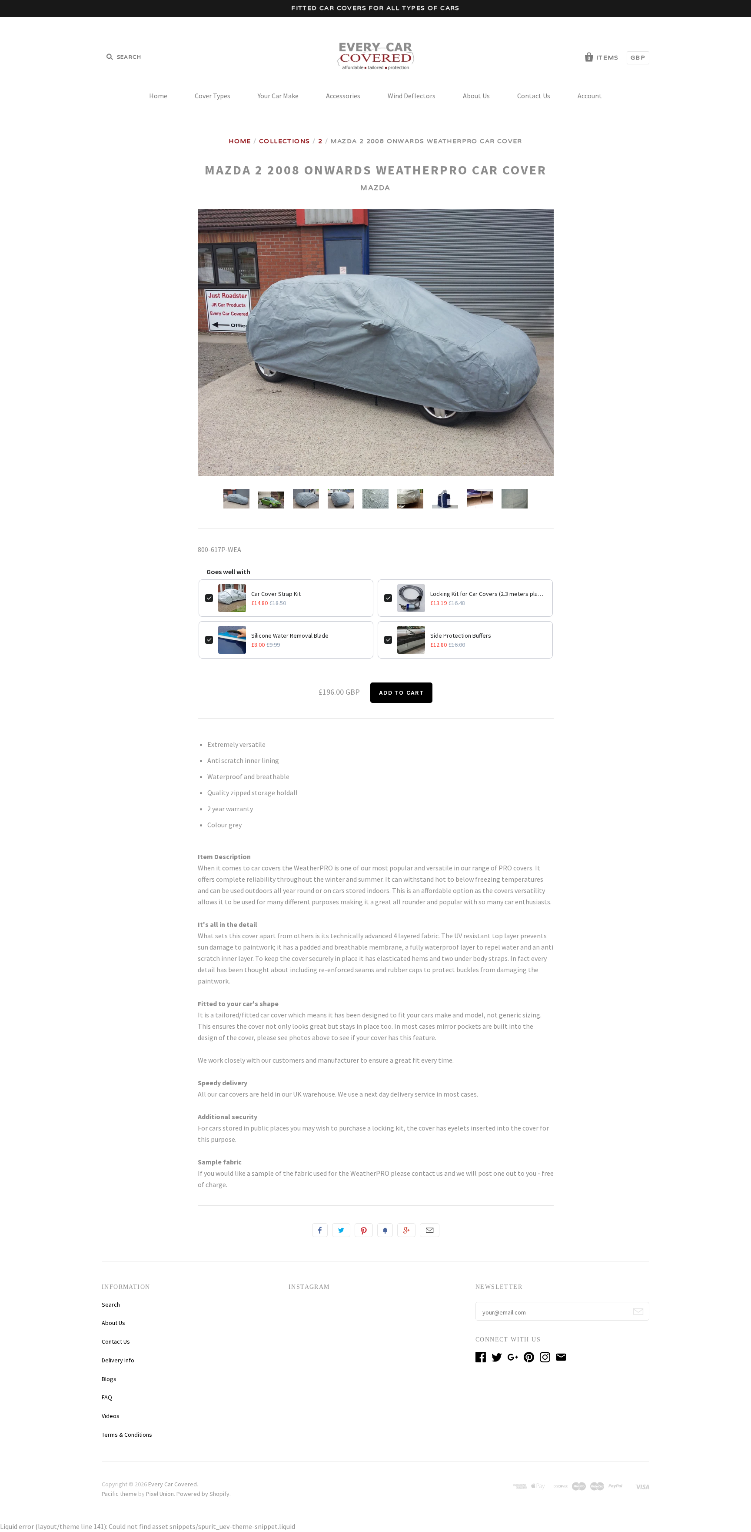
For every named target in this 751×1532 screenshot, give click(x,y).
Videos (111, 1416)
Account (590, 95)
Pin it (364, 1230)
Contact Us (533, 95)
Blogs (109, 1379)
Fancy (385, 1230)
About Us (476, 95)
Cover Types (212, 95)
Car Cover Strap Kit (276, 594)
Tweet (341, 1230)
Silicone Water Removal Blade (290, 635)
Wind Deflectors (411, 95)
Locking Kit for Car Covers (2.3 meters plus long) (488, 594)
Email (429, 1230)
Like (320, 1230)
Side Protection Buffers (460, 635)
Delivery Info (118, 1360)
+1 (406, 1230)
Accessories (343, 95)
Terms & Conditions (127, 1434)
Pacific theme (119, 1494)
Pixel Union (160, 1494)
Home (158, 95)
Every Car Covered (172, 1484)
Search (111, 1304)
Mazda (375, 188)
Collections (284, 141)
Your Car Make (278, 95)
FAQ (107, 1397)
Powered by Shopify (202, 1494)
